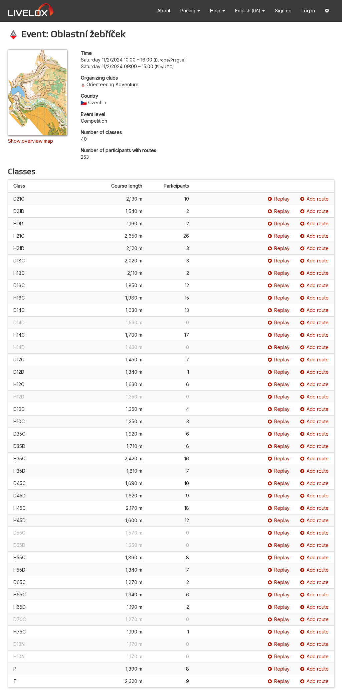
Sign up (283, 10)
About (163, 10)
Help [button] (216, 10)
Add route (318, 199)
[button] (327, 11)
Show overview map (30, 141)
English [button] (247, 10)
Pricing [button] (188, 10)
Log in (308, 10)
